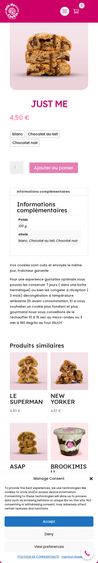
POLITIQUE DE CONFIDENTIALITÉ (38, 557)
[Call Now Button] (87, 553)
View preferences (49, 546)
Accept (49, 521)
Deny (49, 534)
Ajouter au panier (53, 168)
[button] (91, 478)
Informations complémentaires (43, 191)
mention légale (72, 557)
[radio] (17, 134)
